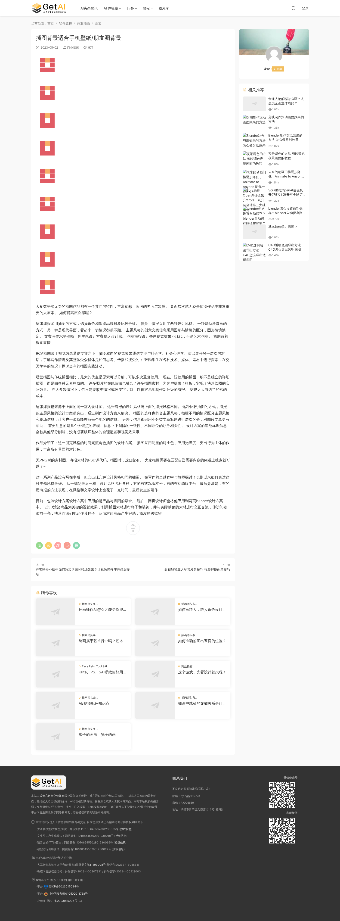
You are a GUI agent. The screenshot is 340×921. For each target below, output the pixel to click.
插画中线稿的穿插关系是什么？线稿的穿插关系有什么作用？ (202, 703)
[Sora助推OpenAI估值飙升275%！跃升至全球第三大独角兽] (254, 200)
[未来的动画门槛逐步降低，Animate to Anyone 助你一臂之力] (254, 182)
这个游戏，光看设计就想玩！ (202, 672)
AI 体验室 (111, 8)
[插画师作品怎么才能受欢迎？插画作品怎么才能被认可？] (55, 611)
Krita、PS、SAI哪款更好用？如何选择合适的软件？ (103, 672)
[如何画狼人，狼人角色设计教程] (155, 611)
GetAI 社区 (51, 8)
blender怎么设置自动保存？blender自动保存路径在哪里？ (285, 212)
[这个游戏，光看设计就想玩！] (155, 674)
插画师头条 (89, 604)
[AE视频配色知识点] (55, 705)
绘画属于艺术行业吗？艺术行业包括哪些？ (103, 640)
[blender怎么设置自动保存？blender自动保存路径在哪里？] (254, 216)
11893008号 (98, 864)
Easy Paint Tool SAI (94, 666)
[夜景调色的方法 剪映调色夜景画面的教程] (254, 158)
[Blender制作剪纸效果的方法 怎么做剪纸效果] (254, 140)
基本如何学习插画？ (282, 227)
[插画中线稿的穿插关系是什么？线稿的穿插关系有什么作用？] (155, 705)
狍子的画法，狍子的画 (97, 734)
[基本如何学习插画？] (254, 231)
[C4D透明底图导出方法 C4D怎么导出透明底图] (254, 252)
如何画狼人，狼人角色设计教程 (202, 609)
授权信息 (125, 829)
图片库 (163, 8)
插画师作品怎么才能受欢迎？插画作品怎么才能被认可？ (103, 609)
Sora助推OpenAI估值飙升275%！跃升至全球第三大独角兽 (285, 194)
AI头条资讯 (89, 8)
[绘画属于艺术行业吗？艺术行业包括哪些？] (55, 643)
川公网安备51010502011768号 (68, 893)
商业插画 (73, 47)
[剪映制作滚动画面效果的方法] (254, 119)
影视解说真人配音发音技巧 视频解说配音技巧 (197, 569)
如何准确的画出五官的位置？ (202, 640)
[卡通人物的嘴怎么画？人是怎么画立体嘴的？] (254, 103)
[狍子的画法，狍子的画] (55, 736)
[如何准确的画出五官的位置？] (155, 643)
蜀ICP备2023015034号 (64, 886)
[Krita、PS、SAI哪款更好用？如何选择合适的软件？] (55, 674)
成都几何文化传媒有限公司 (56, 795)
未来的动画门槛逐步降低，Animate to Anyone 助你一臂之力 (285, 176)
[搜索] (293, 8)
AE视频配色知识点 (94, 703)
